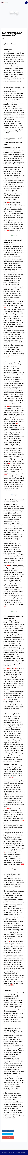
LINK (7, 357)
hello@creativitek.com (15, 1102)
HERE (8, 202)
